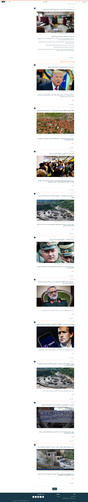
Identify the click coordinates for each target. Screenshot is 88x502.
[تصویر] (9, 2)
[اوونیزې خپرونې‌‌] (6, 2)
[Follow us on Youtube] (38, 497)
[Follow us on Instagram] (36, 497)
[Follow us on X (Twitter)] (41, 497)
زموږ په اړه (58, 496)
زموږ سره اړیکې (73, 496)
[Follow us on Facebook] (43, 497)
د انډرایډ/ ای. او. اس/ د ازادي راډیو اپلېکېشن (68, 498)
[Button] (71, 57)
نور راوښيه (54, 489)
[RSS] (33, 497)
